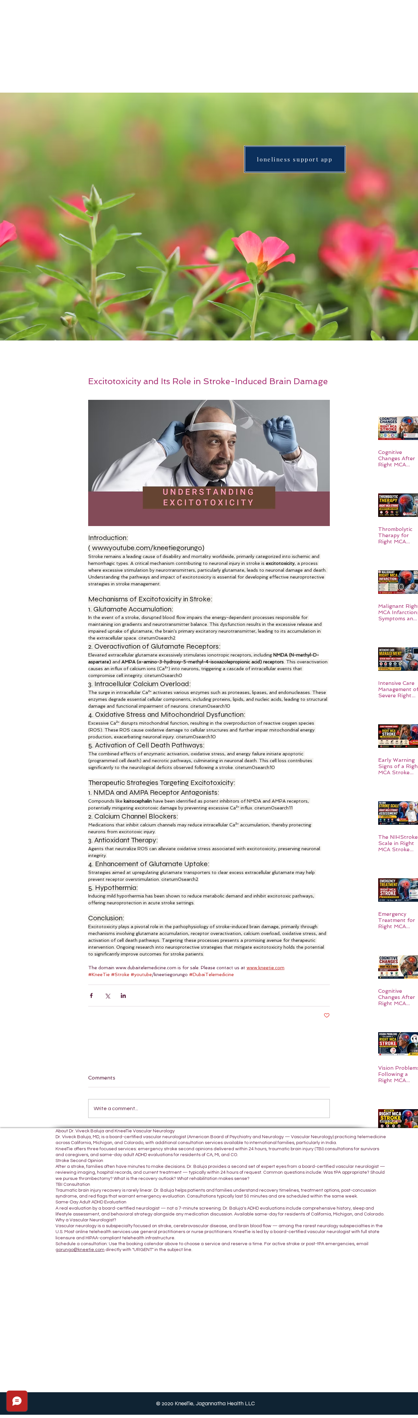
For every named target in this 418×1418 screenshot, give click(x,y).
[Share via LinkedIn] (123, 995)
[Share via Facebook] (91, 995)
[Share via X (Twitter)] (107, 995)
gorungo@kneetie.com (80, 1249)
